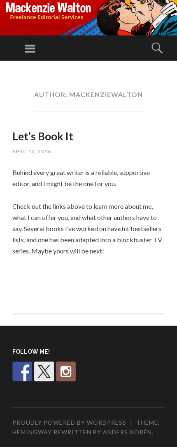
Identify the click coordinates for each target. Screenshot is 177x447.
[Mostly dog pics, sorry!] (66, 371)
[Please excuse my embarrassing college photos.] (22, 371)
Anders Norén (127, 431)
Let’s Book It (42, 136)
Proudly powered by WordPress (69, 422)
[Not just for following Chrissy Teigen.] (44, 371)
